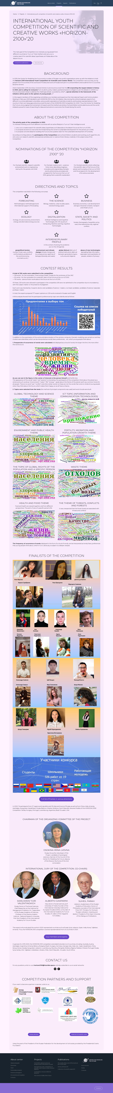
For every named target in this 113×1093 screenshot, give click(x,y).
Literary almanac (33, 1034)
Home (15, 14)
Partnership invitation (16, 1070)
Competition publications (22, 62)
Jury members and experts (56, 937)
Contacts (13, 1077)
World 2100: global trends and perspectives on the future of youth (43, 1063)
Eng (98, 3)
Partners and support (16, 1072)
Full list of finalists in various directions (56, 799)
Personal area (85, 1065)
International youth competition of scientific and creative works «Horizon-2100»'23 (44, 1068)
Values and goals (15, 1063)
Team (12, 1067)
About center (51, 3)
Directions (13, 1065)
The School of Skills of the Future (42, 1075)
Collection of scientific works (79, 1034)
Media (83, 1068)
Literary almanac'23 (63, 1066)
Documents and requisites (17, 1075)
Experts (65, 3)
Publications (72, 3)
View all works (38, 62)
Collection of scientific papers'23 (66, 1069)
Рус (95, 3)
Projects (59, 3)
